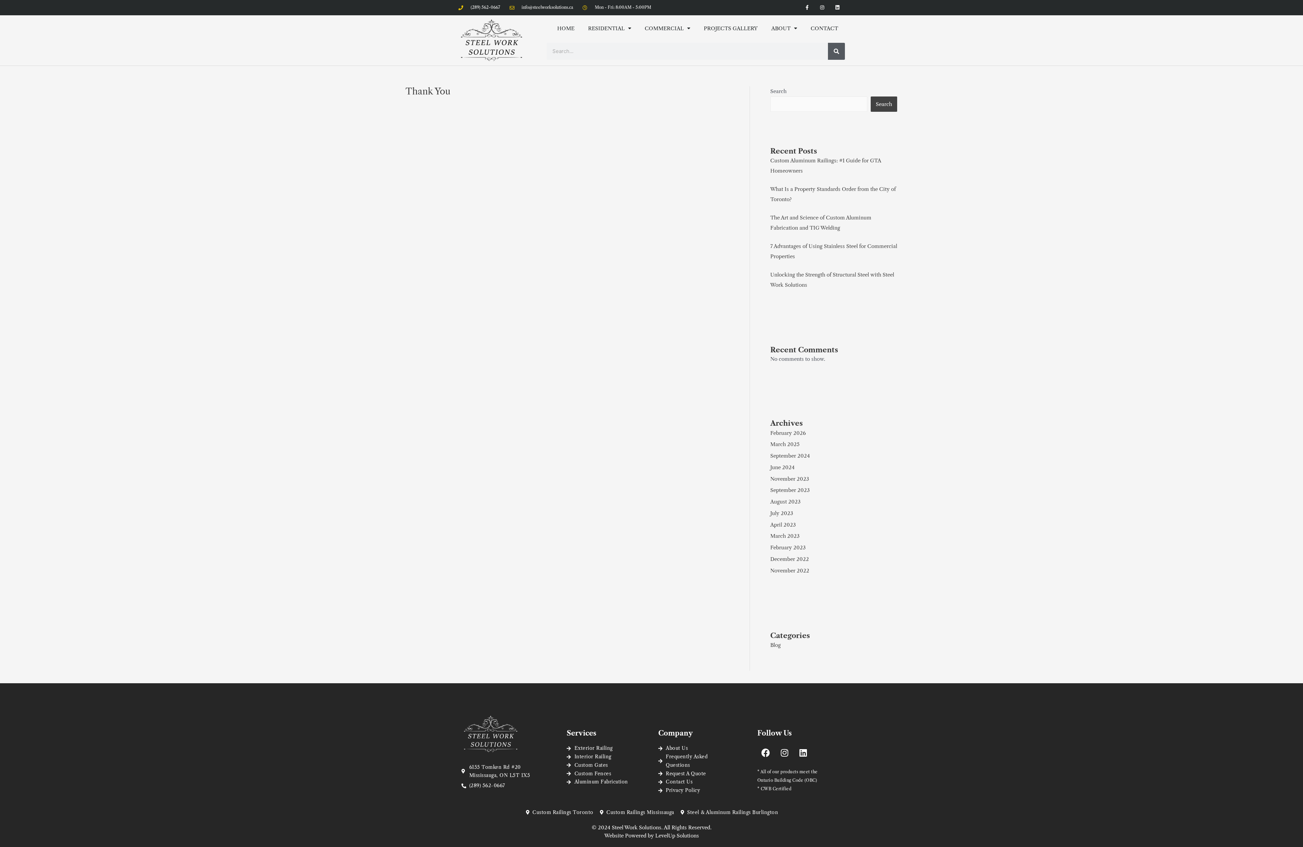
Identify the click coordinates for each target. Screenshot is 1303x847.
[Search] (836, 51)
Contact (824, 28)
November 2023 (789, 479)
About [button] (781, 28)
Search (778, 91)
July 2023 (781, 513)
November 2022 (789, 570)
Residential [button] (606, 28)
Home (565, 28)
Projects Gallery (731, 28)
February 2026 (788, 433)
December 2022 (789, 559)
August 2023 (785, 501)
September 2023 (790, 490)
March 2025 (784, 444)
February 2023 (788, 547)
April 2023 (783, 525)
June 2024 (782, 467)
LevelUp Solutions (677, 835)
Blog (775, 645)
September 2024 (790, 456)
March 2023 (784, 536)
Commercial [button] (664, 28)
